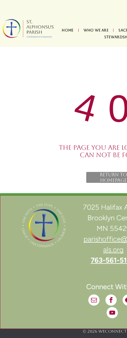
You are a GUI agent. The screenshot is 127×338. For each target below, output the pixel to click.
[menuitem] (68, 30)
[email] (94, 300)
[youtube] (112, 313)
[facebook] (111, 300)
